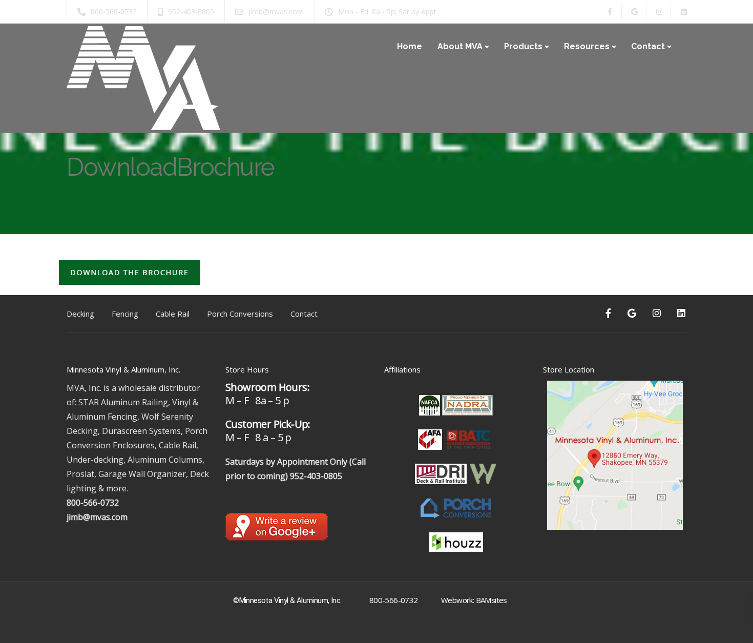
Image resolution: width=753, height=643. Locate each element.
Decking (80, 313)
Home (409, 46)
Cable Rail (173, 313)
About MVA (460, 46)
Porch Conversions (240, 313)
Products (523, 46)
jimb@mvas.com (97, 517)
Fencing (125, 313)
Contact (648, 46)
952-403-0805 (316, 476)
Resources (587, 46)
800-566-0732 (93, 502)
